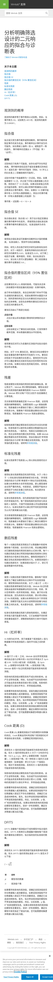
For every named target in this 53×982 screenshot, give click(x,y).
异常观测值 (32, 443)
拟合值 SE (8, 77)
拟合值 (7, 74)
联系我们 (20, 942)
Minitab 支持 (18, 4)
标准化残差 (9, 86)
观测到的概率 (10, 71)
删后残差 (8, 89)
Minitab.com (13, 939)
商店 (40, 939)
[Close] (50, 956)
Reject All (29, 977)
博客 (9, 942)
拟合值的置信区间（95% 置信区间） (21, 80)
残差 (6, 83)
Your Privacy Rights (11, 977)
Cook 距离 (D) (10, 95)
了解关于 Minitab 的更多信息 (15, 57)
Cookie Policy (20, 972)
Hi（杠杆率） (10, 92)
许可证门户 (28, 939)
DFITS (7, 98)
